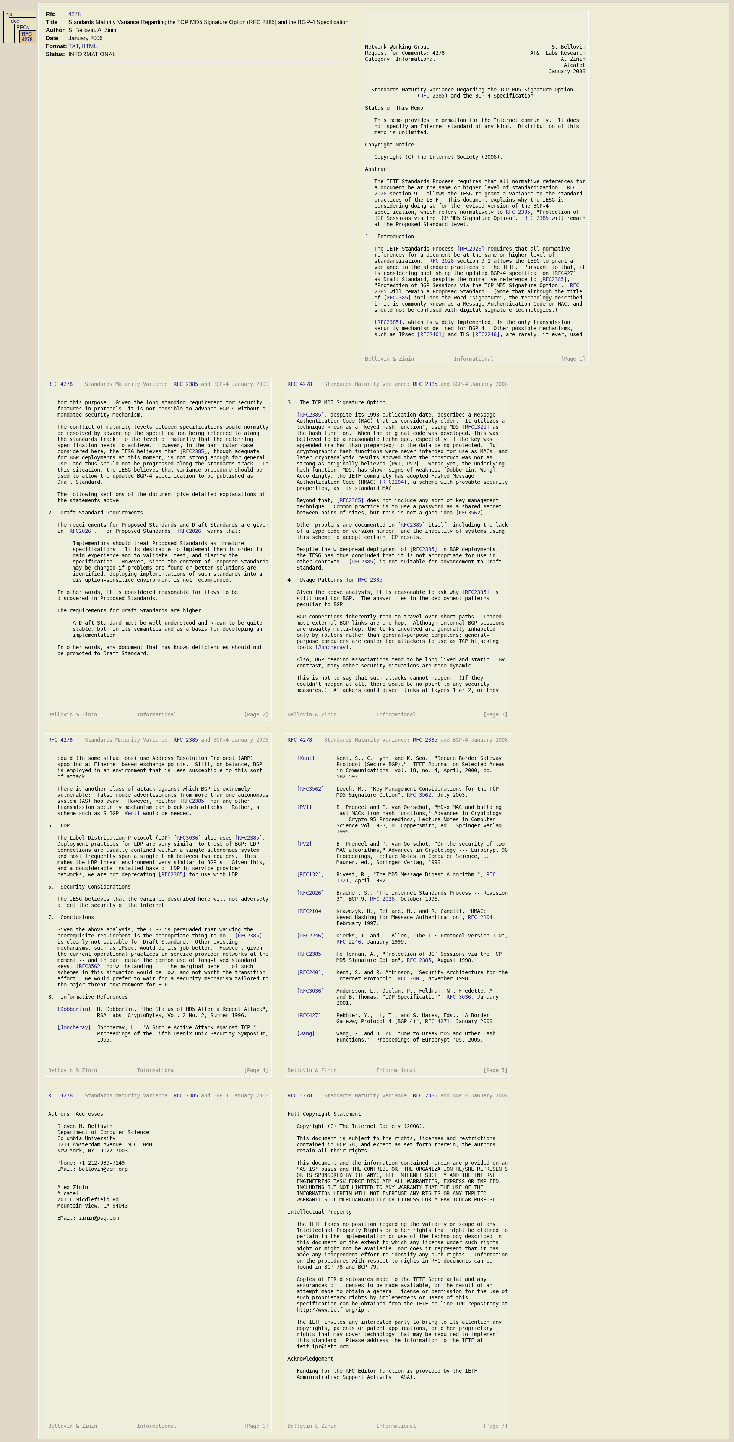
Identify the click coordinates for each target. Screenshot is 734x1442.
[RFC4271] (565, 273)
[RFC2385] (553, 279)
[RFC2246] (486, 334)
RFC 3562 (419, 795)
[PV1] (304, 807)
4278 (74, 14)
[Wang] (306, 1033)
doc (15, 21)
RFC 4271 (437, 1021)
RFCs (22, 27)
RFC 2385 (432, 96)
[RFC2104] (393, 482)
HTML (89, 46)
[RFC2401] (431, 334)
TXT (73, 46)
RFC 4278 (27, 36)
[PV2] (304, 844)
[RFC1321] (475, 427)
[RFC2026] (470, 249)
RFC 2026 (441, 261)
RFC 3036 (459, 997)
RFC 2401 (410, 978)
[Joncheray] (332, 647)
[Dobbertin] (74, 1009)
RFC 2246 (348, 942)
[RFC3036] (187, 838)
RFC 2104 (480, 917)
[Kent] (131, 813)
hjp (9, 14)
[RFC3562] (469, 512)
